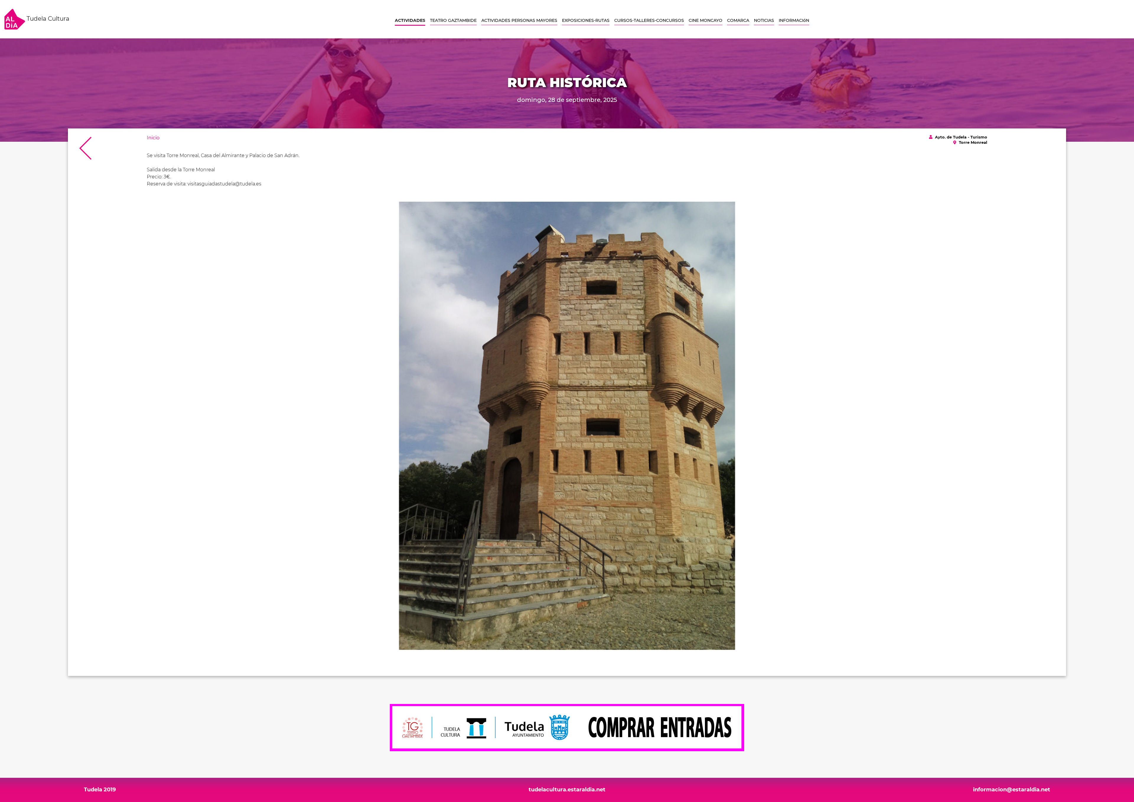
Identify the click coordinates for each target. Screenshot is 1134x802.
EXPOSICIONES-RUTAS (586, 20)
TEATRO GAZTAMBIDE (453, 20)
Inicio (153, 138)
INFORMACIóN (794, 20)
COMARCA (738, 20)
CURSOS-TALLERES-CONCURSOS (649, 20)
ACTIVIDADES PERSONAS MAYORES (519, 20)
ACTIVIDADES (410, 20)
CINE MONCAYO (705, 20)
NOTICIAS (764, 20)
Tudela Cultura (47, 18)
